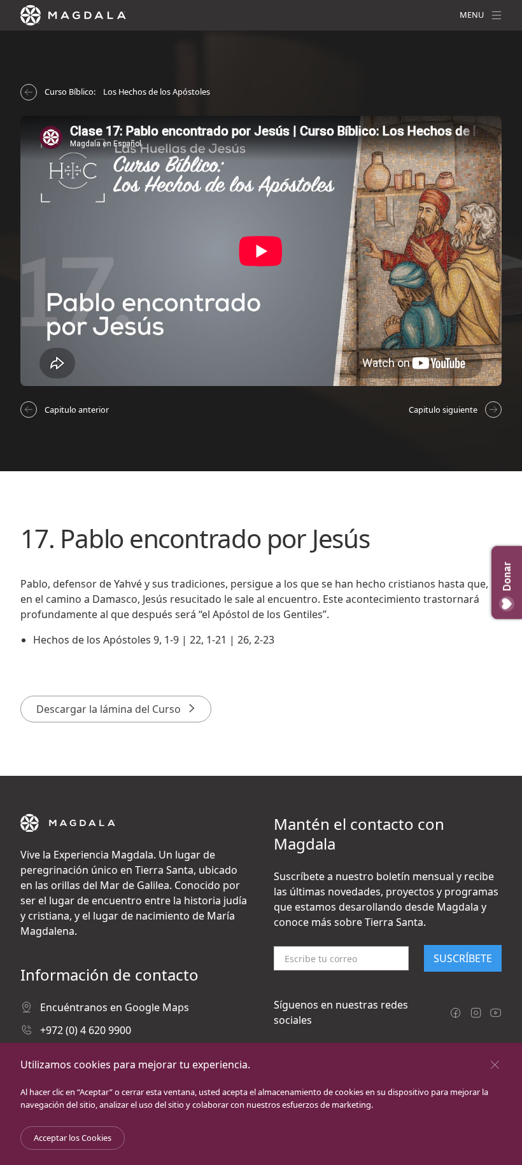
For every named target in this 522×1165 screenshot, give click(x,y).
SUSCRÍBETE (463, 958)
